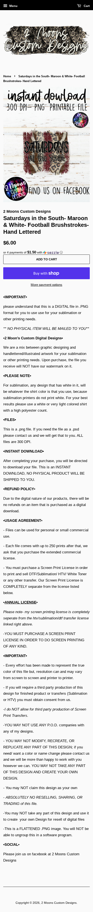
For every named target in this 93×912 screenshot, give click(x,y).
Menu (13, 6)
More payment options (46, 285)
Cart (86, 6)
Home (7, 76)
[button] (46, 252)
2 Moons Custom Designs (59, 902)
